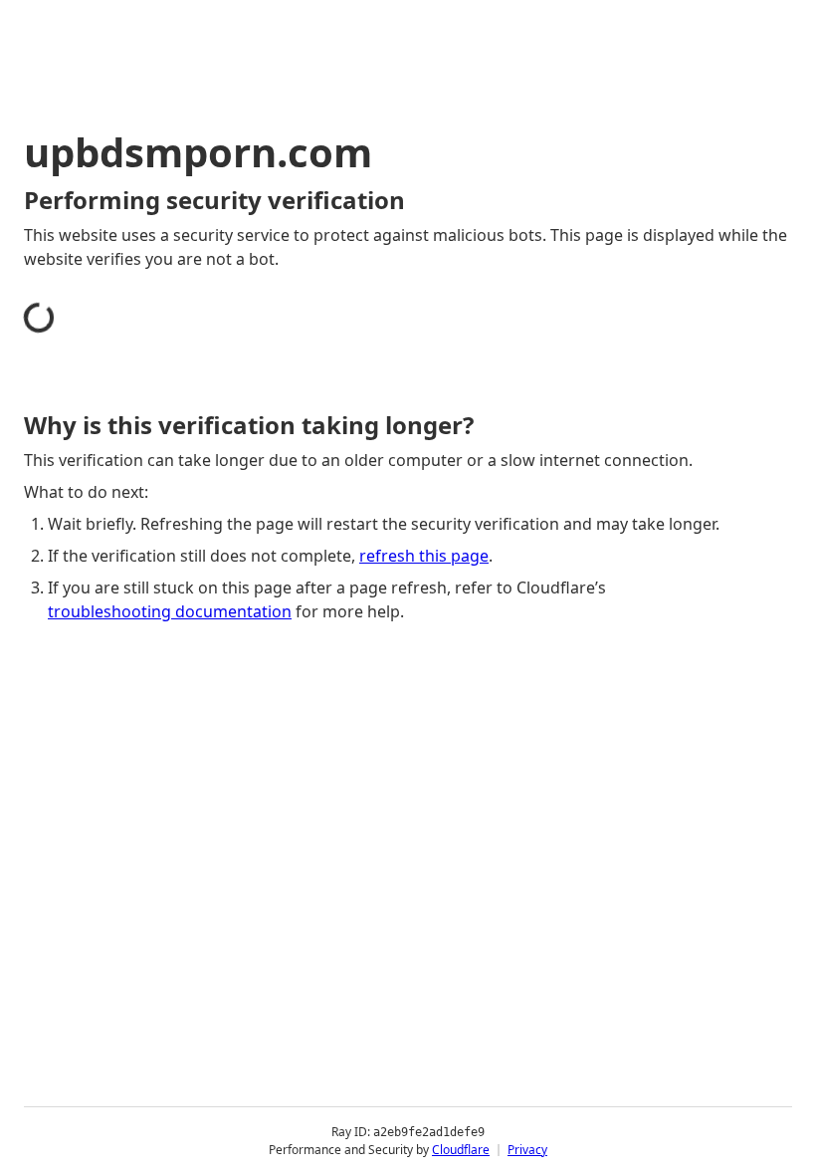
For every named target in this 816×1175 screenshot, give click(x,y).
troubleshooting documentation (170, 611)
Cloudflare (461, 1149)
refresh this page (424, 556)
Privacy (527, 1149)
